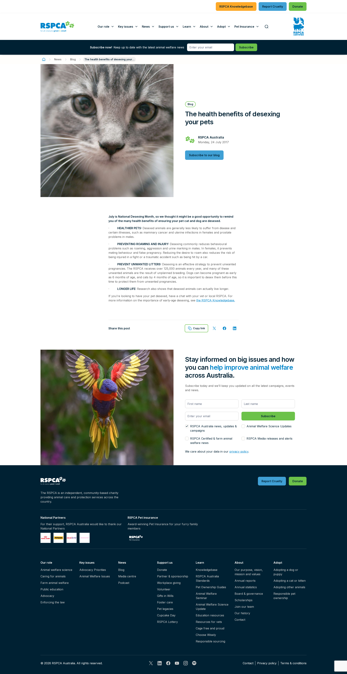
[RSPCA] (57, 26)
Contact (240, 619)
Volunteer (163, 589)
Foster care (165, 602)
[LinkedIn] (159, 663)
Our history (242, 613)
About (239, 562)
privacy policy (238, 451)
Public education (51, 589)
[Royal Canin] (45, 538)
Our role (46, 562)
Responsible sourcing (210, 641)
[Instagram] (185, 663)
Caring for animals (53, 576)
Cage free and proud (210, 628)
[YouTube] (177, 663)
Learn (200, 562)
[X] (151, 663)
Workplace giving (169, 583)
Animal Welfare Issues (94, 576)
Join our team (244, 606)
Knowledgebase (206, 570)
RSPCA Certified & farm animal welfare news (211, 441)
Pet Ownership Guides (211, 587)
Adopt (277, 562)
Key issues (87, 562)
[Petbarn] (58, 538)
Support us (165, 562)
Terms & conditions (293, 663)
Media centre (127, 576)
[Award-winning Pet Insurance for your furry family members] (136, 538)
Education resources (210, 615)
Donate (162, 570)
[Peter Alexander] (85, 538)
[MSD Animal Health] (72, 538)
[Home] (43, 59)
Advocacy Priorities (92, 570)
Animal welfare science (56, 570)
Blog (73, 59)
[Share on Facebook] (224, 328)
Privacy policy (267, 663)
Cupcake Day (166, 615)
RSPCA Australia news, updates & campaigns (213, 428)
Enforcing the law (52, 602)
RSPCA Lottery (167, 622)
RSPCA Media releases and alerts (269, 438)
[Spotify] (194, 663)
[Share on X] (214, 328)
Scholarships (243, 600)
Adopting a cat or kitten (289, 580)
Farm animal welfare (54, 583)
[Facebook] (168, 663)
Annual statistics (246, 587)
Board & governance (249, 593)
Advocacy (47, 596)
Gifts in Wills (165, 596)
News (57, 59)
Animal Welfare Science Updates (269, 426)
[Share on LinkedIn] (235, 328)
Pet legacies (165, 609)
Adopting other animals (289, 587)
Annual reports (245, 580)
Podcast (123, 583)
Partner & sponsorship (172, 576)
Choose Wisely (206, 635)
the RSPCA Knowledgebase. (215, 300)
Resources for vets (209, 622)
